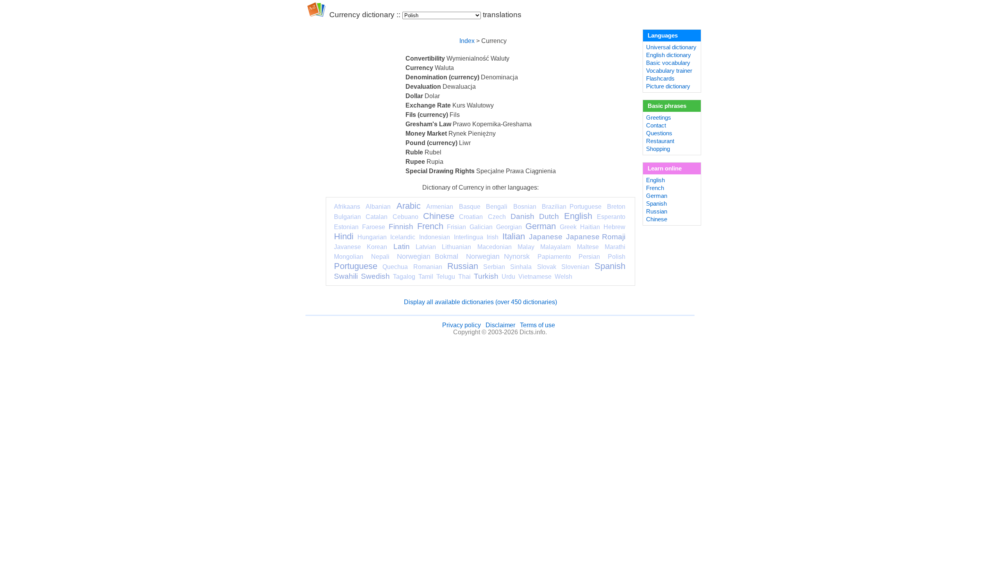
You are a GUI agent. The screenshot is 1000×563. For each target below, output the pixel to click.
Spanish (610, 266)
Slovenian (575, 267)
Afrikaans (347, 206)
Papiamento (554, 256)
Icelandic (402, 237)
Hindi (344, 236)
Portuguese (355, 266)
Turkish (486, 276)
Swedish (375, 276)
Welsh (563, 276)
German (540, 226)
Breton (616, 206)
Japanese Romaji (595, 237)
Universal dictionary (671, 47)
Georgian (509, 227)
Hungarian (372, 237)
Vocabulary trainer (669, 71)
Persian (589, 256)
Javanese (347, 247)
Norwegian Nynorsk (498, 256)
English (578, 216)
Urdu (508, 276)
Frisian (456, 227)
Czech (497, 216)
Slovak (546, 267)
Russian (462, 266)
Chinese (438, 216)
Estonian (346, 227)
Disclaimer (500, 325)
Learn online (665, 168)
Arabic (408, 206)
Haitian (590, 227)
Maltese (588, 247)
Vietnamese (535, 276)
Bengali (496, 206)
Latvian (426, 247)
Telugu (445, 276)
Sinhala (521, 267)
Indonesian (434, 237)
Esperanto (611, 216)
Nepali (380, 256)
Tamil (425, 276)
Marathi (615, 247)
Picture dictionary (668, 86)
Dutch (549, 216)
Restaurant (660, 141)
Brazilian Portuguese (571, 206)
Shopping (658, 149)
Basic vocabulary (668, 63)
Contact (656, 125)
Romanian (427, 267)
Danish (522, 216)
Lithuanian (456, 247)
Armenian (439, 206)
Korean (377, 247)
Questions (659, 133)
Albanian (378, 206)
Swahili (346, 276)
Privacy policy (461, 325)
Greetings (658, 118)
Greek (568, 227)
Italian (513, 236)
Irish (492, 237)
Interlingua (468, 237)
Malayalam (555, 247)
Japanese (545, 237)
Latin (401, 246)
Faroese (373, 227)
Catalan (377, 216)
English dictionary (668, 55)
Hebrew (614, 227)
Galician (481, 227)
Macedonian (494, 247)
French (430, 226)
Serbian (494, 267)
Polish (616, 256)
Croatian (471, 216)
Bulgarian (347, 216)
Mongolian (348, 256)
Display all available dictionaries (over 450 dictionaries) (480, 302)
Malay (526, 247)
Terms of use (537, 325)
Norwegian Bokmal (427, 256)
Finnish (401, 226)
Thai (464, 276)
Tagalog (404, 276)
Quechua (395, 267)
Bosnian (524, 206)
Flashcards (660, 78)
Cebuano (405, 216)
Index (467, 41)
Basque (469, 206)
